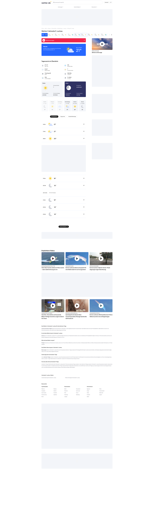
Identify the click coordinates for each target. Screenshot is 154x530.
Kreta (42, 396)
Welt (46, 28)
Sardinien (55, 394)
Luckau (64, 28)
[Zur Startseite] (46, 2)
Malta (100, 388)
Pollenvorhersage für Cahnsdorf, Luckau (72, 377)
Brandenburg (59, 28)
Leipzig (65, 396)
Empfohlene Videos (48, 250)
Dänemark (101, 392)
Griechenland (101, 390)
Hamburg (66, 394)
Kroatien (88, 394)
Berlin (65, 388)
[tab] (54, 116)
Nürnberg (78, 394)
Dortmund (78, 390)
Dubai (88, 390)
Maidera (55, 388)
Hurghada (43, 390)
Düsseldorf (78, 388)
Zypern (100, 394)
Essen (77, 392)
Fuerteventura (44, 394)
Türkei (88, 392)
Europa (49, 28)
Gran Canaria (44, 392)
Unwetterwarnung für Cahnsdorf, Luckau (49, 377)
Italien (88, 396)
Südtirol (55, 390)
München (66, 390)
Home (43, 28)
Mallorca (43, 388)
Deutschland (54, 28)
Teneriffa (55, 392)
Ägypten (88, 388)
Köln (65, 392)
